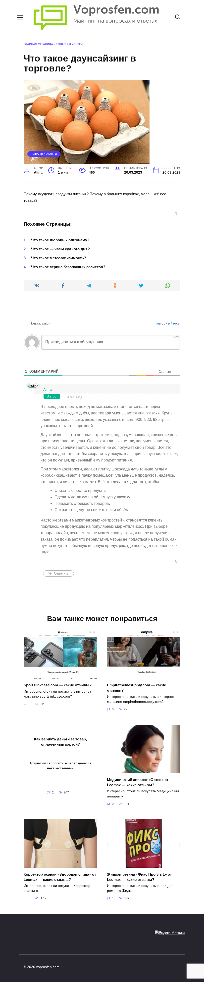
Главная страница (38, 44)
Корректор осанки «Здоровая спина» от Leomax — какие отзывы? (60, 876)
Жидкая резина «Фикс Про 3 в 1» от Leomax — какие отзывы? (139, 876)
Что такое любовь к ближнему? (60, 240)
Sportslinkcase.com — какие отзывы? (58, 685)
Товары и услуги (69, 44)
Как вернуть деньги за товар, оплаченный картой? (60, 741)
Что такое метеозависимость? (58, 258)
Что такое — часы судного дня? (60, 249)
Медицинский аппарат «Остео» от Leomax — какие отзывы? (137, 782)
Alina (47, 390)
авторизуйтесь (167, 323)
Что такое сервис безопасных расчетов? (68, 267)
